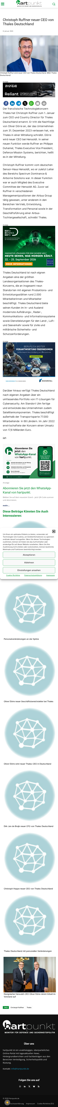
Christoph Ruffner (17, 1007)
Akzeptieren (29, 555)
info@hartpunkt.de (20, 1068)
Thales (29, 1007)
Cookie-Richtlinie (13, 575)
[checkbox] (7, 1102)
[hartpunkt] (29, 3)
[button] (53, 531)
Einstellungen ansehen (29, 570)
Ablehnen (29, 562)
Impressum (50, 575)
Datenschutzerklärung (33, 575)
